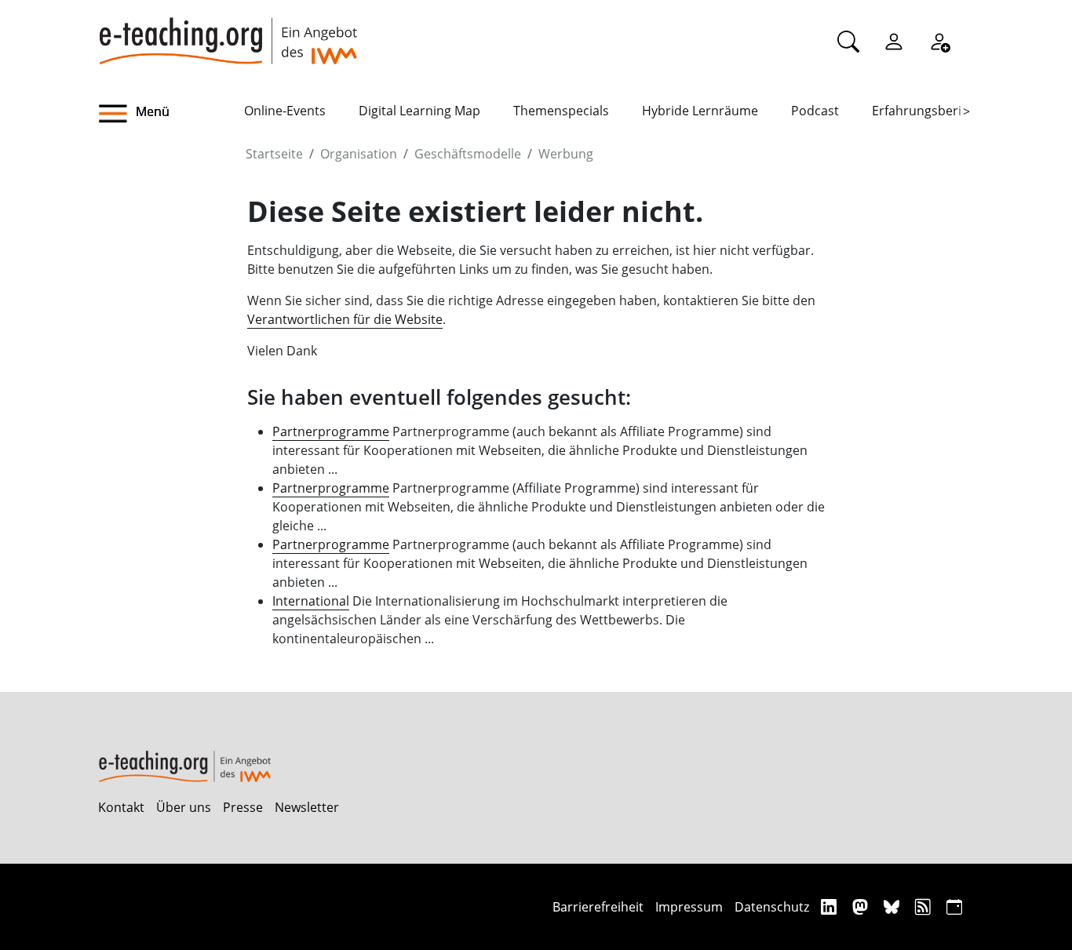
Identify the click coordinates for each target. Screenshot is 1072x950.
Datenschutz (772, 906)
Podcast (815, 110)
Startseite (274, 153)
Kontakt (121, 807)
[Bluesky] (893, 906)
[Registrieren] (939, 40)
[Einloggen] (894, 40)
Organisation (358, 153)
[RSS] (925, 906)
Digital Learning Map (419, 110)
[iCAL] (954, 906)
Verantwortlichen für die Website (345, 319)
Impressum (689, 906)
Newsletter (307, 807)
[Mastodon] (862, 906)
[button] (171, 114)
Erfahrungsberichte (929, 110)
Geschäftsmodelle (467, 153)
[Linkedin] (830, 906)
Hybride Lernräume (700, 110)
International (310, 601)
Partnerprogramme (330, 431)
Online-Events (285, 110)
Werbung (565, 153)
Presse (243, 807)
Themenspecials (561, 110)
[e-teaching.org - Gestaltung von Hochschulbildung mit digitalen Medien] (227, 32)
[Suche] (848, 40)
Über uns (183, 807)
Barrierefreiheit (598, 906)
